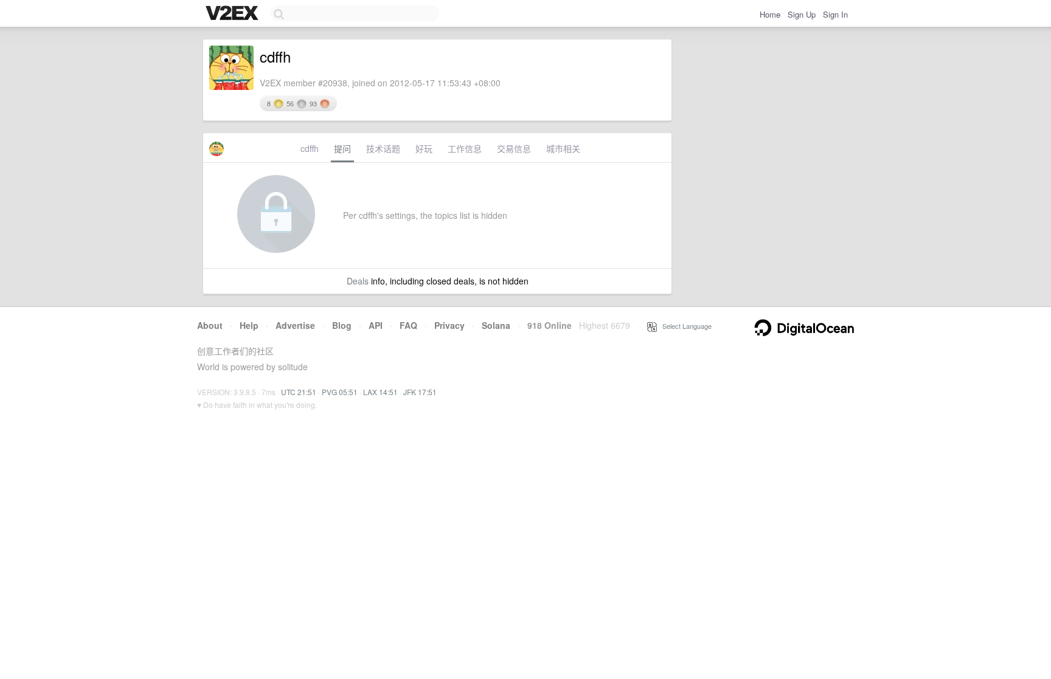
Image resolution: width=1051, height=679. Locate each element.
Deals (358, 281)
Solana (496, 325)
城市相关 (563, 148)
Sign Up (802, 14)
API (376, 325)
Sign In (835, 14)
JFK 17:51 (420, 392)
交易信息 (514, 148)
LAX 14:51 (380, 392)
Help (249, 325)
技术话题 (383, 148)
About (210, 325)
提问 (342, 148)
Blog (342, 325)
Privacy (449, 325)
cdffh (309, 148)
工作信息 (465, 148)
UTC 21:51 (298, 392)
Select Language (684, 326)
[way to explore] (233, 14)
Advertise (295, 325)
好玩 (423, 148)
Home (770, 14)
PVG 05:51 (340, 392)
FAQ (408, 325)
